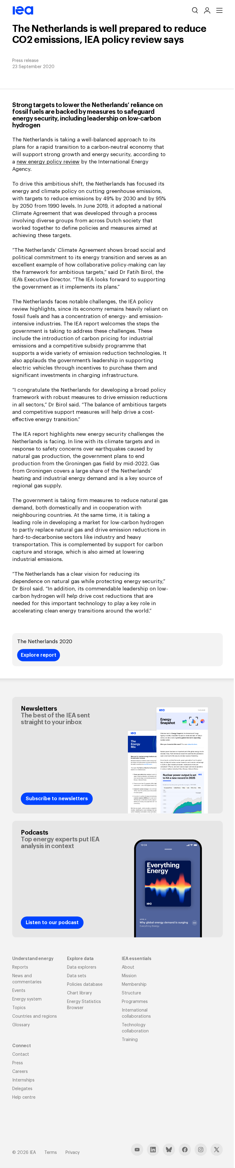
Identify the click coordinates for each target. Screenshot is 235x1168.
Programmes (135, 1002)
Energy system (27, 999)
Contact (20, 1054)
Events (18, 991)
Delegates (22, 1089)
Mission (129, 976)
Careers (20, 1072)
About (128, 967)
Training (130, 1040)
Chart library (79, 993)
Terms (50, 1153)
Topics (19, 1008)
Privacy (72, 1153)
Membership (134, 984)
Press (17, 1063)
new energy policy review (48, 161)
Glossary (21, 1025)
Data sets (76, 976)
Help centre (23, 1097)
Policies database (85, 984)
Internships (23, 1080)
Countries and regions (34, 1016)
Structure (131, 993)
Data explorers (81, 967)
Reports (20, 967)
